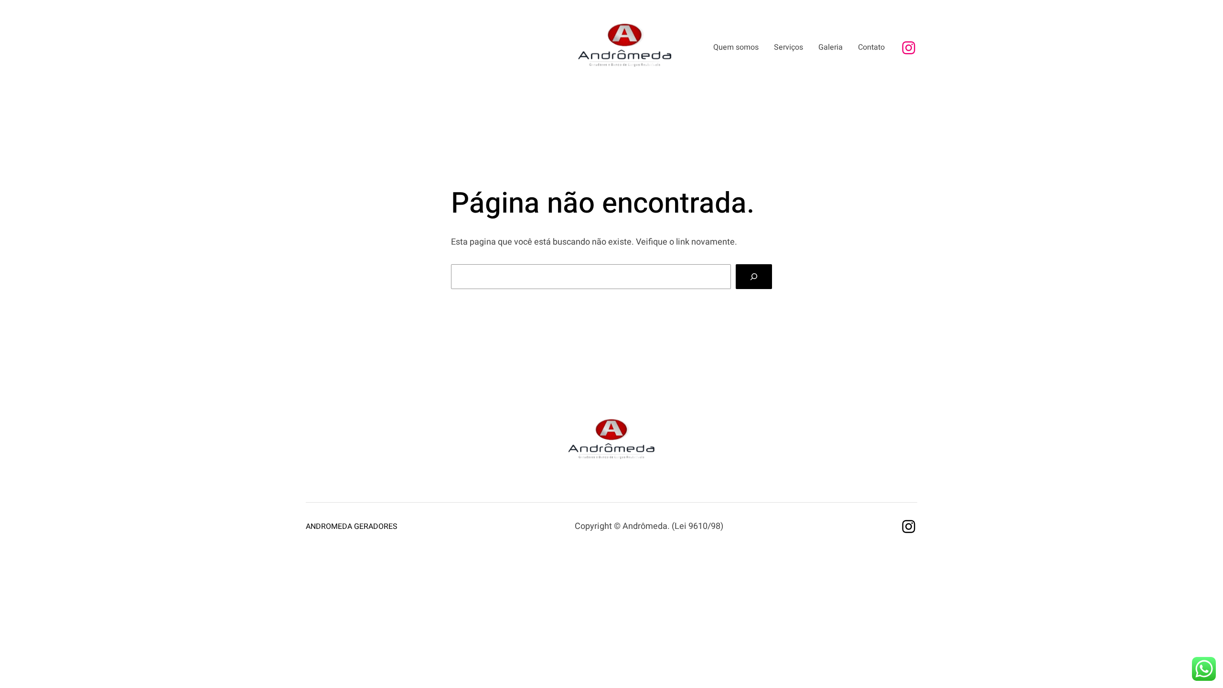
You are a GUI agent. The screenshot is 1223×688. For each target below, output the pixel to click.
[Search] (754, 276)
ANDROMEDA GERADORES (351, 526)
